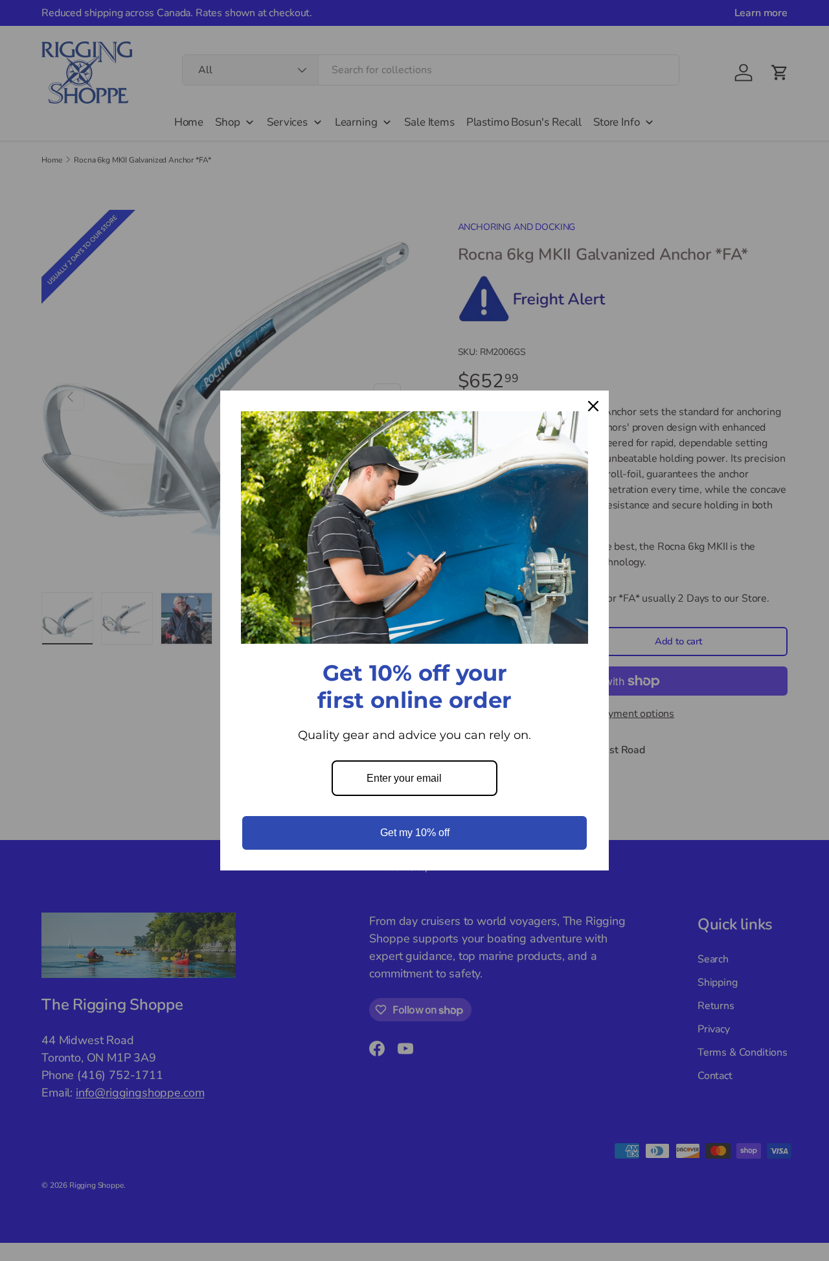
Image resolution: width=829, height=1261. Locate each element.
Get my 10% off (414, 832)
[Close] (593, 406)
